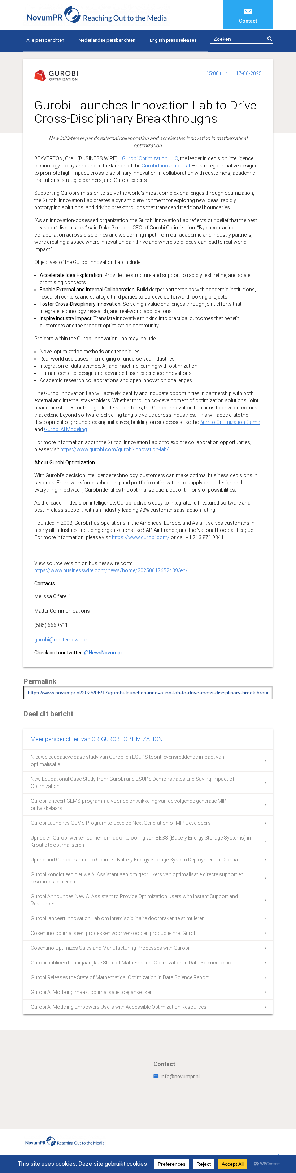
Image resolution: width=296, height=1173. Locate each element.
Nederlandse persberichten (107, 40)
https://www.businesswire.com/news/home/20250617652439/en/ (111, 570)
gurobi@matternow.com (62, 640)
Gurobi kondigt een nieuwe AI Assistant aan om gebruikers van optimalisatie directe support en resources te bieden (137, 878)
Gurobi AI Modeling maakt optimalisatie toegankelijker (91, 992)
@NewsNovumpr (103, 652)
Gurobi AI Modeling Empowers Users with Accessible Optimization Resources (118, 1007)
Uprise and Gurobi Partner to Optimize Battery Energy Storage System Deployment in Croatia (134, 860)
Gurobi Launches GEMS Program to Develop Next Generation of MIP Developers (121, 823)
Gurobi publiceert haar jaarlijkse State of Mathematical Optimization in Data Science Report (133, 963)
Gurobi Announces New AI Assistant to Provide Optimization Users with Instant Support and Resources (134, 900)
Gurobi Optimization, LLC (150, 158)
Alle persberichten (45, 40)
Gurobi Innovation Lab (167, 166)
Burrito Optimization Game (230, 422)
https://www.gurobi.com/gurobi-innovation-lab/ (114, 449)
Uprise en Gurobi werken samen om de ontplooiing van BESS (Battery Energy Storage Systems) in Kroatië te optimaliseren (141, 841)
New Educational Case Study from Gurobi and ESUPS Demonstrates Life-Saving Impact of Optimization (132, 782)
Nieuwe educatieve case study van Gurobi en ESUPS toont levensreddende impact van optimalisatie (127, 760)
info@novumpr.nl (180, 1076)
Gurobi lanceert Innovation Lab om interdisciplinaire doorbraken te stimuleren (118, 918)
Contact (248, 21)
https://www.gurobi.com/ (141, 537)
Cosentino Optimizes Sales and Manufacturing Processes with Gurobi (110, 948)
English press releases (173, 40)
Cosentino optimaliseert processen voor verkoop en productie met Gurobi (114, 933)
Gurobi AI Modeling (65, 429)
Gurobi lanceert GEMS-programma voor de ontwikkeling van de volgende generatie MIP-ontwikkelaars (129, 804)
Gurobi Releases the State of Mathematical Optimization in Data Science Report (120, 977)
